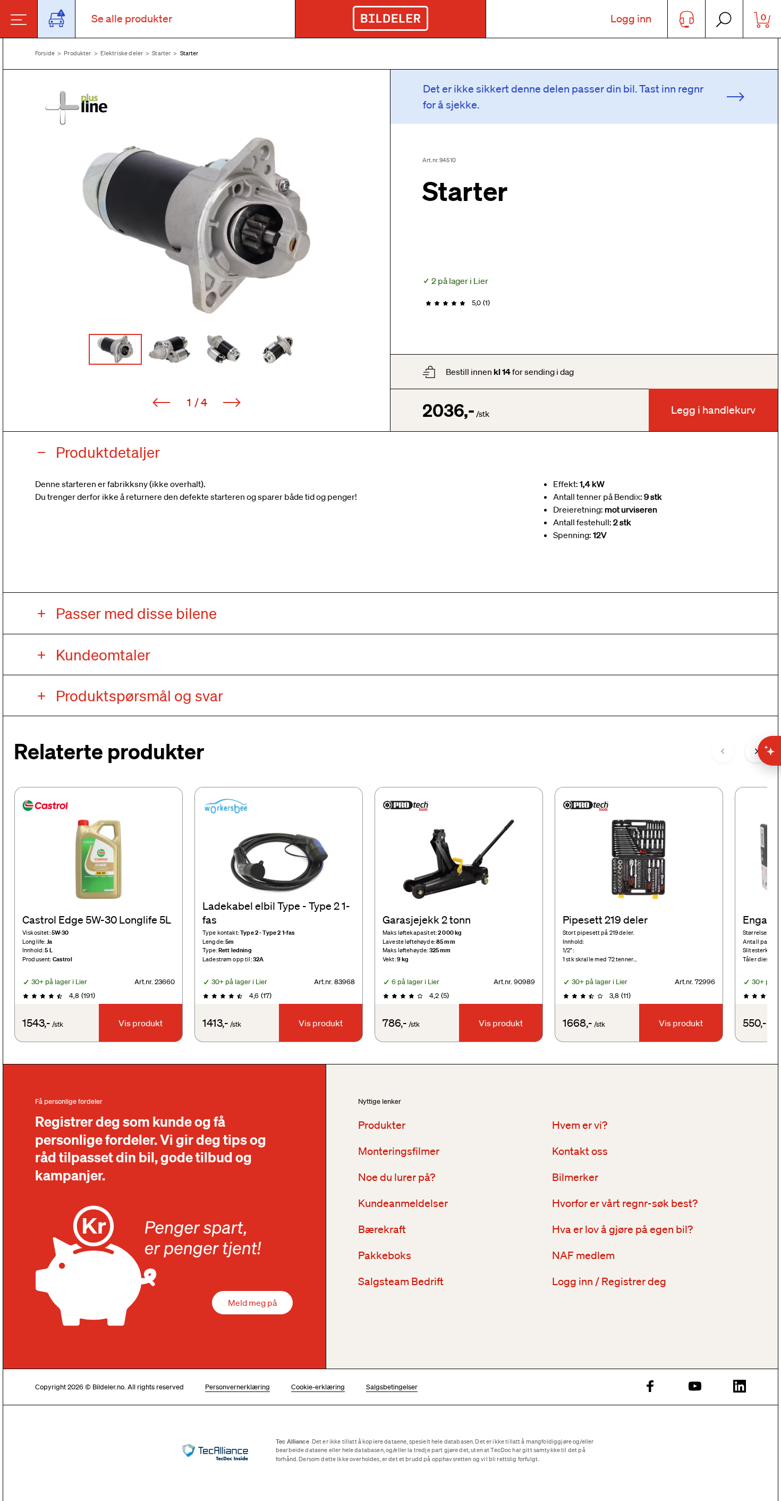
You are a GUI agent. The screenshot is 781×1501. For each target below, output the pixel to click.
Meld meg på (252, 1302)
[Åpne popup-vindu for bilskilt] (56, 19)
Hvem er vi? (579, 1125)
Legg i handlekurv (713, 410)
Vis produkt (140, 1023)
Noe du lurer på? (396, 1177)
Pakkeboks (384, 1255)
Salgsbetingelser (392, 1386)
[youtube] (695, 1387)
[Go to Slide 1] (115, 349)
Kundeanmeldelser (403, 1203)
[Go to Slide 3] (223, 349)
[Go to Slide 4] (277, 349)
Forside (45, 53)
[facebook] (650, 1387)
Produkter (77, 53)
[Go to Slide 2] (169, 349)
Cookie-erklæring (318, 1386)
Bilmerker (575, 1177)
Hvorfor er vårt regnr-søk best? (625, 1203)
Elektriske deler (121, 53)
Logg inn (630, 18)
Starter (161, 53)
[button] (196, 225)
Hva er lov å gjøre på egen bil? (622, 1229)
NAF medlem (583, 1255)
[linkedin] (739, 1387)
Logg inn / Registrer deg (609, 1281)
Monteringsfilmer (398, 1151)
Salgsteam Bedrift (401, 1281)
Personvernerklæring (237, 1386)
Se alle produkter (131, 18)
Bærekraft (382, 1229)
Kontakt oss (580, 1151)
